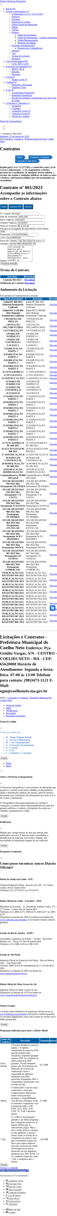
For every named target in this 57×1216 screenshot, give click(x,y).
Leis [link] (14, 53)
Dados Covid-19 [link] (19, 79)
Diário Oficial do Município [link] (24, 24)
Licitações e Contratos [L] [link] (18, 103)
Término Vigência (8, 223)
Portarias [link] (16, 16)
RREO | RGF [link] (18, 69)
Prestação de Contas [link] (21, 22)
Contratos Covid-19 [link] (21, 113)
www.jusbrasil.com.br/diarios (13, 919)
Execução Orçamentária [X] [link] (19, 66)
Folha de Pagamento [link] (27, 35)
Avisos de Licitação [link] (21, 56)
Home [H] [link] (10, 9)
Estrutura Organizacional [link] (23, 45)
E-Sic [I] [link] (10, 90)
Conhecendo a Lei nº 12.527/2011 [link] (27, 14)
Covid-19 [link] (10, 77)
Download (11, 713)
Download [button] (30, 280)
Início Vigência (7, 219)
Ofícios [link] (15, 30)
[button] (14, 1170)
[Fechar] (1, 728)
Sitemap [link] (15, 51)
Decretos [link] (16, 19)
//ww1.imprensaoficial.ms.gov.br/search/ (18, 995)
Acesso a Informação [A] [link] (17, 11)
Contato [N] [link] (11, 82)
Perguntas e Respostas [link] (22, 85)
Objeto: (3, 261)
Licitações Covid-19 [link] (21, 111)
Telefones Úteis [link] (19, 87)
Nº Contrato (6, 213)
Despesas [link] (16, 74)
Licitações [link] (16, 106)
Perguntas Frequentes (16, 716)
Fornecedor (5, 234)
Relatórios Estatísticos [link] (22, 95)
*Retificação (11, 710)
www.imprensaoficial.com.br (13, 973)
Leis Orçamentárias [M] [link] (17, 61)
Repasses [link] (16, 58)
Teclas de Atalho (13, 705)
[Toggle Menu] (1, 4)
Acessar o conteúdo (9, 1167)
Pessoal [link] (15, 32)
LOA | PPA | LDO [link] (20, 64)
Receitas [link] (15, 71)
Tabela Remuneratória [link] (28, 40)
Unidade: (4, 243)
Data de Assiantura (9, 216)
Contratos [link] (16, 108)
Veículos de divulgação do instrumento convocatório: (24, 228)
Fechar (4, 758)
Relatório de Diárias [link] (27, 43)
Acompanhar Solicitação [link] (23, 92)
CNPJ (3, 237)
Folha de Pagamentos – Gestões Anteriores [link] (37, 37)
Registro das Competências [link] (30, 48)
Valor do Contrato (8, 226)
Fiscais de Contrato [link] (20, 116)
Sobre (8, 708)
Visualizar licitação (9, 264)
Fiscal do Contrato (9, 240)
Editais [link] (15, 27)
